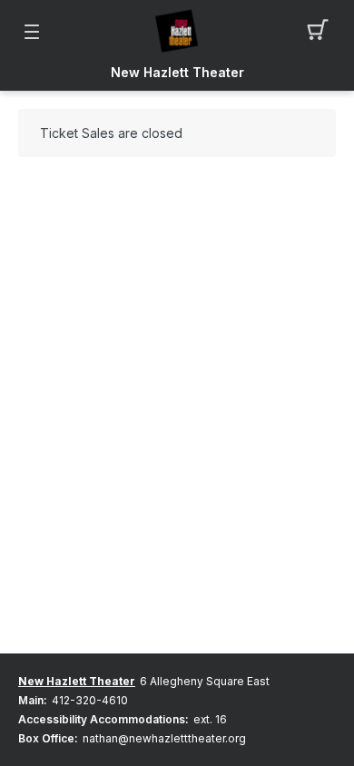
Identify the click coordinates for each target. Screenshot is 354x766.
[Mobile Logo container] (177, 31)
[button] (322, 32)
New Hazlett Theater (177, 72)
